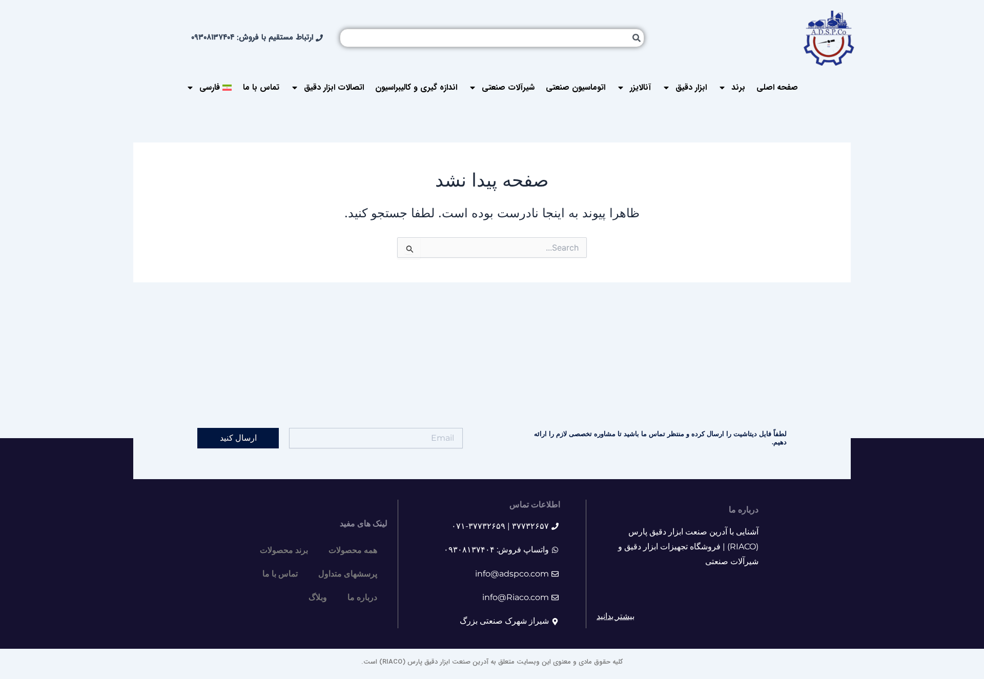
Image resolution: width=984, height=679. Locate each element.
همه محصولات (353, 550)
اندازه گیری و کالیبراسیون (416, 87)
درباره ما (362, 597)
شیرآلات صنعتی (508, 87)
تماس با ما (261, 87)
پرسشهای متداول (347, 574)
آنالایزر (640, 87)
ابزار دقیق (691, 87)
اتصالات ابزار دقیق (334, 87)
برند (738, 87)
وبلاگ (318, 597)
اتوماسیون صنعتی (575, 87)
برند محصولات (284, 550)
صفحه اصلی (777, 87)
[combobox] (492, 38)
